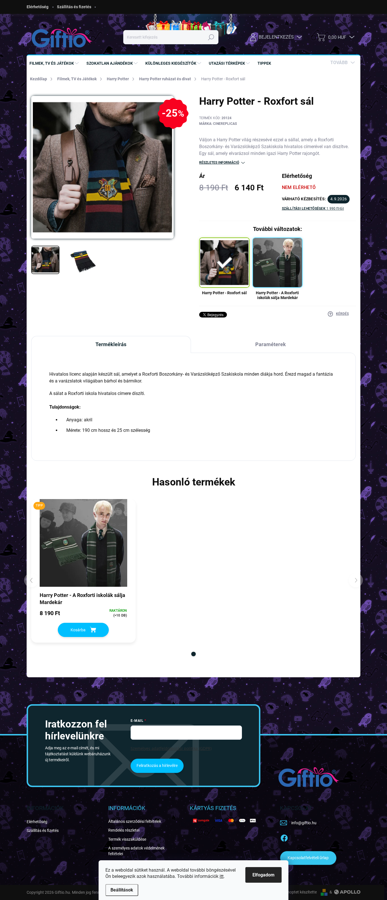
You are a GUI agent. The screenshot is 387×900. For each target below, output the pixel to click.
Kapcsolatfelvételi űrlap (308, 857)
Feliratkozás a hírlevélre (157, 765)
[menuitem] (54, 63)
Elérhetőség (37, 7)
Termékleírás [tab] (110, 344)
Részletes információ (219, 163)
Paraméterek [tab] (270, 344)
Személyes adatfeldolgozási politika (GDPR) (171, 748)
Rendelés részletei (123, 830)
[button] (193, 654)
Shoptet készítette (301, 892)
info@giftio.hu (303, 823)
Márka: (218, 124)
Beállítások (121, 890)
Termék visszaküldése (127, 839)
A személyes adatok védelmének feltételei (136, 851)
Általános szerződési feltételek (134, 821)
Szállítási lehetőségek (313, 209)
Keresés (211, 37)
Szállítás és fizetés (74, 7)
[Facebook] (284, 837)
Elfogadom (263, 875)
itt (222, 876)
